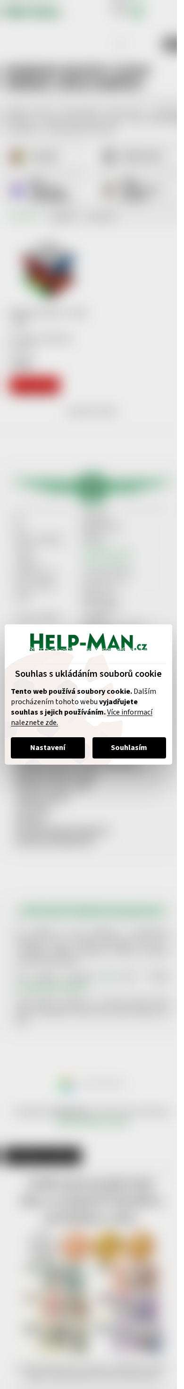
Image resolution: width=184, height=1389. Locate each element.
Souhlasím (129, 747)
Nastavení (47, 747)
